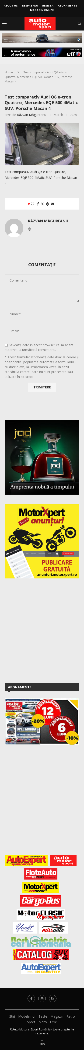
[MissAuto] (53, 928)
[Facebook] (31, 998)
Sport (31, 1022)
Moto (42, 1022)
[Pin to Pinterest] (47, 204)
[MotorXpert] (40, 887)
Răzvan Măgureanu (31, 114)
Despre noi (30, 5)
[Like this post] (32, 204)
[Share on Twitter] (42, 204)
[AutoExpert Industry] (41, 968)
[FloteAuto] (41, 874)
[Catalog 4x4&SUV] (41, 954)
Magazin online (42, 10)
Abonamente (67, 5)
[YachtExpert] (25, 928)
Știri (12, 1016)
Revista (47, 5)
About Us (11, 5)
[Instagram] (42, 998)
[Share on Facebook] (38, 204)
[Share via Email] (52, 204)
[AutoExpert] (26, 860)
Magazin (56, 1016)
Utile (53, 1022)
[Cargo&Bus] (40, 901)
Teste (42, 1016)
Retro (70, 1016)
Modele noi (26, 1016)
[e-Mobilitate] (41, 941)
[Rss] (52, 998)
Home (9, 72)
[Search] (79, 23)
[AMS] (63, 860)
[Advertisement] (42, 630)
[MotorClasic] (41, 914)
